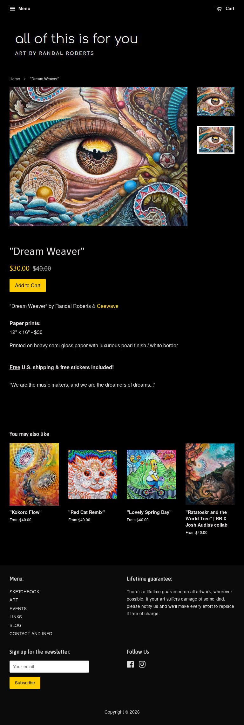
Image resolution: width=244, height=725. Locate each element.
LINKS (16, 616)
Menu (23, 8)
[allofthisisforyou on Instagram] (142, 665)
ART (14, 599)
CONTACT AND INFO (31, 633)
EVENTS (18, 608)
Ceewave (108, 305)
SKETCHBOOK (24, 591)
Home (15, 78)
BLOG (16, 625)
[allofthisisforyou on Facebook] (130, 665)
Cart (229, 8)
